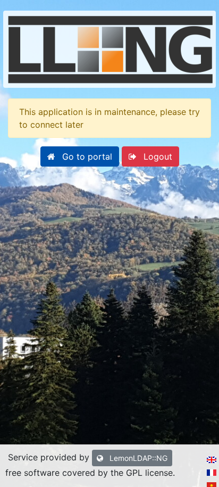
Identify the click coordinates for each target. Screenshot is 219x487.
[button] (79, 156)
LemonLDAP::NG (137, 458)
